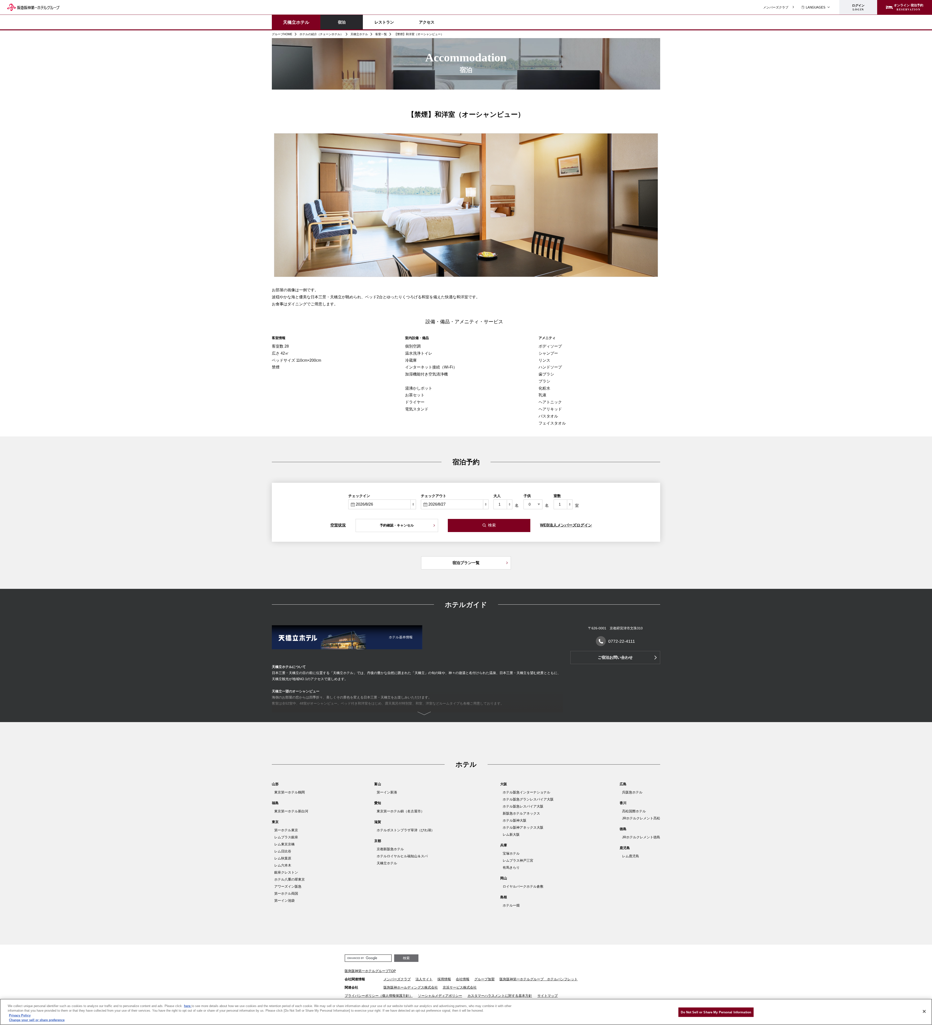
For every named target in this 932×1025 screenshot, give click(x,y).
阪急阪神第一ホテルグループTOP (370, 971)
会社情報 (462, 979)
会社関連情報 (355, 979)
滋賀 (377, 822)
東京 (275, 822)
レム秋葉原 (282, 858)
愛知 (377, 803)
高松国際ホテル (634, 811)
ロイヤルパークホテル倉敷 (523, 886)
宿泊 (342, 22)
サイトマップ (547, 996)
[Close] (924, 1011)
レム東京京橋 (284, 844)
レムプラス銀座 (286, 837)
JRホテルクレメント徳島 (641, 837)
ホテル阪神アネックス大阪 (523, 827)
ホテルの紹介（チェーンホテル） (321, 34)
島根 (503, 897)
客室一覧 (381, 34)
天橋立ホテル (296, 22)
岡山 (503, 878)
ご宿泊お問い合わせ (615, 657)
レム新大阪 (511, 834)
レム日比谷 (282, 851)
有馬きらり (511, 867)
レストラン (384, 22)
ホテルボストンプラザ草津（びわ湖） (405, 830)
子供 (527, 496)
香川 (623, 803)
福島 (275, 803)
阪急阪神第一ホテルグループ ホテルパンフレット (538, 979)
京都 (377, 841)
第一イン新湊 (387, 792)
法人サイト (424, 979)
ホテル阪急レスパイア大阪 (523, 806)
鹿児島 (625, 848)
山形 (275, 784)
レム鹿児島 (630, 856)
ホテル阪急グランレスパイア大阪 (528, 799)
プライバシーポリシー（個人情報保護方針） (379, 996)
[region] (466, 1012)
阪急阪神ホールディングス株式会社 (410, 987)
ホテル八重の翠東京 (289, 879)
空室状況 (338, 525)
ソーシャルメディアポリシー (440, 996)
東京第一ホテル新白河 (291, 811)
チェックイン (359, 496)
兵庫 (503, 845)
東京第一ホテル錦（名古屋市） (400, 811)
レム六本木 (282, 865)
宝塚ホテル (511, 853)
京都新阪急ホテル (390, 849)
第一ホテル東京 (286, 830)
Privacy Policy (20, 1015)
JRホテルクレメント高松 (641, 818)
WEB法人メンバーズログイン (566, 525)
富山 (377, 784)
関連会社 (351, 987)
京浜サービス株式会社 (460, 987)
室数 (557, 496)
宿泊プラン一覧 (466, 563)
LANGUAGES (815, 7)
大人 (497, 496)
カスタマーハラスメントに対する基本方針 (499, 996)
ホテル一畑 (511, 905)
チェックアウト (433, 496)
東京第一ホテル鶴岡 (289, 792)
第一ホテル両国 (286, 893)
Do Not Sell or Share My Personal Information (716, 1012)
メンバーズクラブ (775, 7)
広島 (623, 784)
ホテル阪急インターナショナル (526, 792)
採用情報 (444, 979)
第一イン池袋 (284, 900)
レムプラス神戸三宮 (518, 860)
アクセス (426, 22)
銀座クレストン (286, 872)
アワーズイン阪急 (287, 886)
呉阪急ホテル (632, 792)
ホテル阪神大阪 (514, 820)
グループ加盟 (484, 979)
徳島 (623, 829)
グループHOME (282, 34)
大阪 (503, 784)
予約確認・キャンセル (397, 525)
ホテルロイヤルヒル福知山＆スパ (402, 856)
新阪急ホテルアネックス (521, 813)
